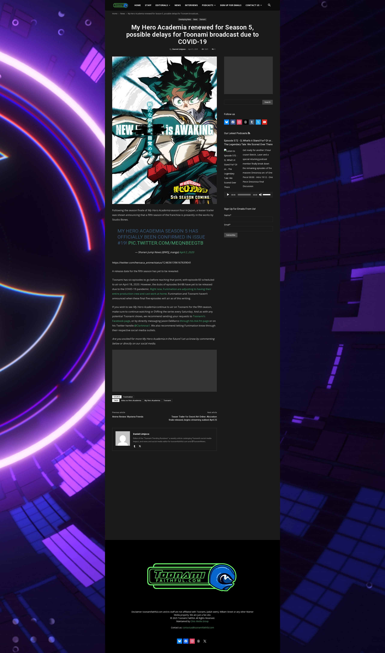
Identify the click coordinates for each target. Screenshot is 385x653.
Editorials (162, 5)
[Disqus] (164, 495)
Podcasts (207, 5)
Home (137, 5)
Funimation (128, 397)
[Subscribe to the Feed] (249, 133)
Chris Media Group (200, 621)
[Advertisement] (164, 371)
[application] (248, 195)
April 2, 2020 (186, 252)
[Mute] (260, 194)
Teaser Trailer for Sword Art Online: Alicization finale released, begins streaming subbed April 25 (193, 418)
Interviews (191, 5)
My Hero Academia (152, 400)
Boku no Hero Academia (131, 400)
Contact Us (252, 5)
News (178, 5)
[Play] (227, 194)
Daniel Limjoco (178, 49)
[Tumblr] (135, 446)
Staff (148, 5)
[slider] (267, 194)
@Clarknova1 (142, 325)
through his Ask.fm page (194, 321)
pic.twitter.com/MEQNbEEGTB (165, 243)
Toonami (203, 19)
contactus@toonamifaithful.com (198, 627)
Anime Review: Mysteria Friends (127, 416)
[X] (141, 446)
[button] (269, 5)
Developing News (185, 19)
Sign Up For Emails (230, 5)
